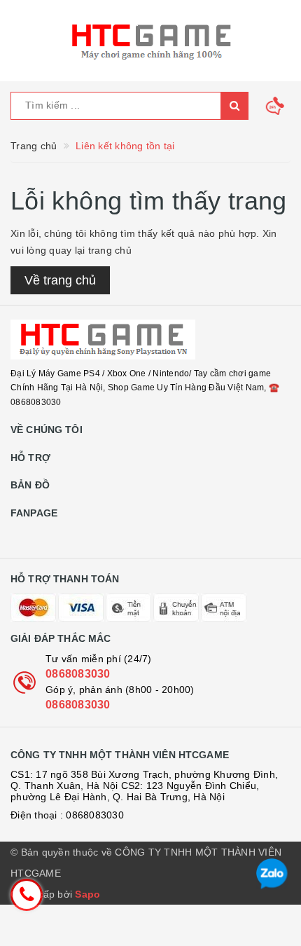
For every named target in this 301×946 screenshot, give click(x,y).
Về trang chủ (60, 280)
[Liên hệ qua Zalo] (272, 874)
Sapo (87, 894)
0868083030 (78, 674)
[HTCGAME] (150, 339)
